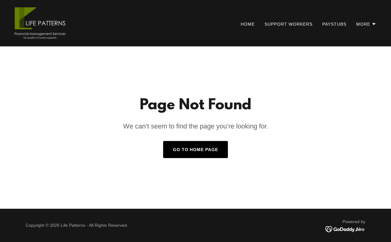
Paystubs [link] (334, 24)
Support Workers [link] (288, 24)
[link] (40, 22)
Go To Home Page (195, 149)
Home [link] (248, 24)
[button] (366, 24)
